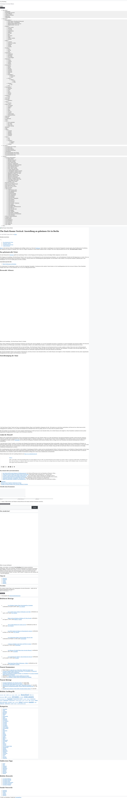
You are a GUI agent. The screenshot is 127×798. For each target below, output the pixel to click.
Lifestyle (4, 156)
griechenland (2, 698)
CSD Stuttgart (11, 210)
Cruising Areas (8, 217)
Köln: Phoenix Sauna (12, 167)
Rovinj (9, 50)
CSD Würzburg (11, 215)
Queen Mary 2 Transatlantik (14, 22)
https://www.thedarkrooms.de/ (30, 453)
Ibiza (9, 34)
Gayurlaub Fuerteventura (8, 782)
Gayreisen (5, 723)
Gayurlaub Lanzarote (7, 783)
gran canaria (29, 697)
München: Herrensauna (13, 176)
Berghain (12, 254)
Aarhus (9, 60)
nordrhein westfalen (18, 700)
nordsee (23, 700)
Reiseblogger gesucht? (10, 12)
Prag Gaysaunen (8, 187)
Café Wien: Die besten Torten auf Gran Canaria (12, 683)
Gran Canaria (11, 27)
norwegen (26, 700)
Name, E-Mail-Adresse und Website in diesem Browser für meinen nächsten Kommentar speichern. (22, 501)
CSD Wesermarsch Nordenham (14, 213)
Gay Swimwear (8, 222)
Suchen (34, 507)
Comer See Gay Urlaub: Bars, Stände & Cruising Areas (21, 670)
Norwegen (7, 98)
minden (1, 700)
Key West (10, 123)
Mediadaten (7, 11)
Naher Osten (8, 104)
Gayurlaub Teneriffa (7, 780)
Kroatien (7, 47)
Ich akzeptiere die (10, 595)
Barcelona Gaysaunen (9, 182)
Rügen (12, 79)
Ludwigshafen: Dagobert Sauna (14, 172)
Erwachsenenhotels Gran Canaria (12, 153)
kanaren (10, 699)
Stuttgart (4, 770)
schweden (16, 702)
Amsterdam (10, 54)
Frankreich (7, 95)
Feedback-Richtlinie (9, 15)
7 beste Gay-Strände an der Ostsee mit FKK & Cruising (19, 643)
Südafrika (10, 134)
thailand (15, 703)
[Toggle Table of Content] (1, 240)
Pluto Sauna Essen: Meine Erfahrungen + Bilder (18, 663)
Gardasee (10, 41)
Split (9, 51)
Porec (9, 49)
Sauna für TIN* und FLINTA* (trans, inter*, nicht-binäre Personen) (17, 685)
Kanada (4, 734)
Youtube (4, 582)
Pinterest (4, 583)
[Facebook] (1, 467)
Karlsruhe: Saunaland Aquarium (14, 164)
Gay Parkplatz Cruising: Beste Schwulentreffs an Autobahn (20, 605)
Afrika (6, 129)
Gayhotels (5, 722)
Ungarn (4, 754)
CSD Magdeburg (11, 205)
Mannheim (5, 768)
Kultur (4, 736)
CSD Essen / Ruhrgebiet (13, 198)
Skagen (9, 63)
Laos (9, 139)
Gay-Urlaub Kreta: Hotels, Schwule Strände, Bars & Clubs (20, 637)
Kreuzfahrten (8, 20)
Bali (9, 138)
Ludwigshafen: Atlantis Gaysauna (15, 170)
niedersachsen (12, 700)
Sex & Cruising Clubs (7, 746)
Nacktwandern (8, 218)
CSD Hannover (11, 200)
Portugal (4, 743)
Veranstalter (17, 440)
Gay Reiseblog (3, 1)
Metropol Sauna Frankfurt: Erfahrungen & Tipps (11, 482)
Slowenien (7, 116)
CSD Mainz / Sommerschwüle (14, 206)
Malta (4, 739)
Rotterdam (10, 55)
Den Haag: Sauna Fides (10, 185)
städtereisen (2, 703)
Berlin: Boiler (11, 158)
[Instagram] (5, 467)
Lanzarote (10, 29)
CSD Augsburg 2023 (12, 191)
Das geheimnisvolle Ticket (8, 242)
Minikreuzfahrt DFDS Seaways (14, 23)
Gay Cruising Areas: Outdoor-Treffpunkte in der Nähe (19, 611)
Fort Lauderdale (11, 122)
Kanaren (10, 39)
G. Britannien (8, 118)
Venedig (9, 46)
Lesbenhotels (8, 151)
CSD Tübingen (11, 211)
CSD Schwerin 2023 (12, 209)
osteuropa (32, 700)
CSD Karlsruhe (11, 201)
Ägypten (10, 106)
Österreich (5, 758)
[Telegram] (10, 467)
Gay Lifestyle (22, 606)
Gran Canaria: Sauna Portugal (11, 183)
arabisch (7, 694)
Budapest (7, 127)
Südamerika (5, 750)
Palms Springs (11, 125)
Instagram (5, 578)
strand (35, 702)
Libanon (9, 112)
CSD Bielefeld (11, 192)
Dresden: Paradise (11, 161)
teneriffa (12, 703)
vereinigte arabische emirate (21, 703)
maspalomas (32, 698)
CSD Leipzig (10, 204)
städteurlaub (7, 703)
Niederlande (7, 52)
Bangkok (12, 141)
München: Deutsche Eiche (13, 175)
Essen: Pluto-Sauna (12, 162)
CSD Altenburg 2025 (12, 190)
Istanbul (9, 103)
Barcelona (10, 35)
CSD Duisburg (11, 197)
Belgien (4, 714)
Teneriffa (10, 28)
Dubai (9, 107)
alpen (5, 694)
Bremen (9, 68)
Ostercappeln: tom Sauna (13, 180)
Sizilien (9, 45)
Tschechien (5, 753)
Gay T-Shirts (8, 224)
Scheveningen (11, 57)
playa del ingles (3, 702)
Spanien (7, 26)
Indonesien (5, 730)
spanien (31, 702)
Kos (9, 90)
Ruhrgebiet (10, 74)
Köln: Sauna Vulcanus (12, 168)
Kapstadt (10, 130)
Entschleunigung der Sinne (8, 244)
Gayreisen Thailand (7, 784)
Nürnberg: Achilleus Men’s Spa (14, 179)
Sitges (9, 36)
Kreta (9, 91)
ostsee (36, 700)
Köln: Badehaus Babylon (13, 166)
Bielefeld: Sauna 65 (12, 160)
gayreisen (9, 697)
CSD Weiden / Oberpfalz (13, 212)
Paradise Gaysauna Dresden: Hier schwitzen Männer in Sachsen (14, 484)
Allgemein (3, 481)
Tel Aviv (10, 111)
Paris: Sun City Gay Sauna (10, 186)
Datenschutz (7, 17)
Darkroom (38, 248)
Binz (14, 80)
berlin (16, 694)
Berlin (9, 67)
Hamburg (10, 70)
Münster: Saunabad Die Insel (14, 177)
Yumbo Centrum (11, 38)
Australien (5, 711)
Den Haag (10, 56)
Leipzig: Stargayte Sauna (13, 169)
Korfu (9, 89)
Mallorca (10, 32)
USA (6, 121)
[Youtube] (8, 467)
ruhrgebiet (10, 702)
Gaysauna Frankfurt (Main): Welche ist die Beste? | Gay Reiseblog (16, 671)
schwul (21, 702)
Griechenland (8, 87)
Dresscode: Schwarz (7, 243)
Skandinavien (5, 747)
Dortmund (13, 75)
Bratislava (10, 100)
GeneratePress (18, 797)
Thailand (10, 140)
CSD (4, 715)
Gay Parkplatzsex (9, 219)
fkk (32, 694)
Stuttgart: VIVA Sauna (12, 181)
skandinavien (25, 702)
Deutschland (8, 65)
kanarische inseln (18, 698)
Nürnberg (5, 769)
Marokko (10, 133)
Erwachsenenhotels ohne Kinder (12, 152)
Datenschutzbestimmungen (14, 595)
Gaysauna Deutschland (10, 157)
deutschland (25, 695)
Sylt (11, 84)
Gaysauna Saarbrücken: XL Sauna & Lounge (12, 682)
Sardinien (10, 44)
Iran (9, 109)
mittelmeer (5, 700)
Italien (6, 40)
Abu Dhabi (10, 105)
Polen (6, 119)
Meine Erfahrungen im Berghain (9, 264)
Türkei (6, 101)
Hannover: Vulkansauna (13, 163)
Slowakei (7, 99)
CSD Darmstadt (11, 195)
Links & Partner (8, 13)
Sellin (14, 82)
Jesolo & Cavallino (12, 43)
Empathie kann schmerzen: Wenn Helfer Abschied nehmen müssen (17, 688)
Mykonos (10, 88)
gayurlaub (21, 697)
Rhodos (9, 93)
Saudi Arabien (11, 113)
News (4, 225)
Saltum (9, 62)
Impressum (7, 16)
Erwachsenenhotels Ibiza (10, 155)
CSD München (11, 207)
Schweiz (7, 117)
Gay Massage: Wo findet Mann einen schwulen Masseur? (20, 650)
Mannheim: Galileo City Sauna (14, 173)
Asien (6, 136)
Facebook (5, 579)
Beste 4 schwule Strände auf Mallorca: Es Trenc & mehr (19, 618)
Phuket (12, 143)
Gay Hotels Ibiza (8, 147)
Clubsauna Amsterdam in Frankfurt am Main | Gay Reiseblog (15, 673)
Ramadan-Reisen (11, 115)
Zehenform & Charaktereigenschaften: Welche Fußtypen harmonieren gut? (18, 686)
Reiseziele (5, 18)
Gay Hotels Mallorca (9, 149)
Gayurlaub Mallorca (7, 778)
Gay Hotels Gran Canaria (10, 146)
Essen (12, 77)
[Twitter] (6, 467)
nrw (29, 700)
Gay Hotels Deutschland (10, 150)
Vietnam (9, 144)
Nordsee (9, 83)
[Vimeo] (14, 467)
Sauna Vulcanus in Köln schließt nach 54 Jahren (19, 675)
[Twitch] (12, 467)
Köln (9, 73)
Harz (9, 85)
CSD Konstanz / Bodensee (13, 203)
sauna (13, 702)
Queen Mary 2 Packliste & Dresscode (16, 21)
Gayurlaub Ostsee (6, 781)
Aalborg (9, 61)
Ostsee (9, 78)
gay (6, 697)
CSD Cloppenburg (12, 194)
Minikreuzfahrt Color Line (13, 24)
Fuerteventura (11, 31)
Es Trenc (10, 33)
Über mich (5, 10)
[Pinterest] (3, 467)
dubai (31, 694)
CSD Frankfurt (11, 199)
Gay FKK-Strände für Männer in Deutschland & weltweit (20, 631)
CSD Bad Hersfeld (12, 193)
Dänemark (7, 58)
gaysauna (15, 697)
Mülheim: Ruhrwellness (13, 174)
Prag (6, 128)
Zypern (9, 94)
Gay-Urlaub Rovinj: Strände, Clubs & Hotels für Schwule (20, 656)
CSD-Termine (8, 188)
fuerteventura (2, 697)
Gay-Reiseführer (8, 220)
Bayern (9, 66)
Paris (9, 96)
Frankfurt (10, 69)
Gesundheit (15, 651)
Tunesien (10, 135)
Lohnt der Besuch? (6, 245)
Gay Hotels (5, 145)
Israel (9, 110)
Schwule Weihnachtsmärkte (11, 216)
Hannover (10, 72)
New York (10, 124)
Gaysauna (17, 664)
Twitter (4, 580)
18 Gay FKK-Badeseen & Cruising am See (17, 624)
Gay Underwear (8, 223)
